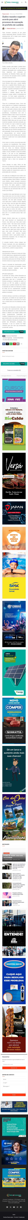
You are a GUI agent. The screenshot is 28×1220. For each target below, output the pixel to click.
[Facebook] (3, 344)
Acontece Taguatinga (7, 337)
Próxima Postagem (21, 375)
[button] (2, 2)
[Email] (17, 344)
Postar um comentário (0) (14, 370)
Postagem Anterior (6, 375)
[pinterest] (21, 1207)
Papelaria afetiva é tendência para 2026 (18, 893)
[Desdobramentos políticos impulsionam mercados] (7, 903)
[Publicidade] (14, 8)
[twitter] (10, 1207)
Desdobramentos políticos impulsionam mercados (18, 902)
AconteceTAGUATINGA (18, 337)
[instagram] (17, 1207)
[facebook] (7, 1207)
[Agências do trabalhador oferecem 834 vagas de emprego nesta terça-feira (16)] (7, 866)
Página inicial (5, 14)
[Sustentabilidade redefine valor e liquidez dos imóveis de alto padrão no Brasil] (7, 886)
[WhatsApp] (10, 344)
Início (14, 1214)
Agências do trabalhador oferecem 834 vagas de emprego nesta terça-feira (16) (19, 866)
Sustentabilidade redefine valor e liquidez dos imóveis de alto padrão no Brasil (19, 885)
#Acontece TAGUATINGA (16, 14)
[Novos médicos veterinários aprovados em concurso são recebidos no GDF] (7, 876)
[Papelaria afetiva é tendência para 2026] (7, 895)
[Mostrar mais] (21, 344)
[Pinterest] (14, 344)
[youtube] (14, 1207)
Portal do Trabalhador (19, 1217)
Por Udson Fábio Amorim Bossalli (10, 339)
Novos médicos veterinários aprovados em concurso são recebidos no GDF (19, 876)
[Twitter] (7, 344)
